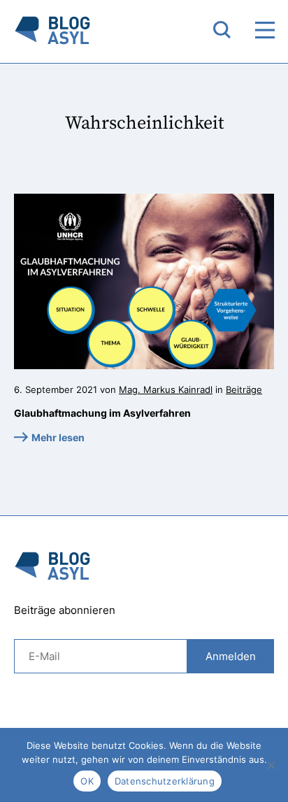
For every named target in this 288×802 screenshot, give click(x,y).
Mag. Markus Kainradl (166, 389)
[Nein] (271, 765)
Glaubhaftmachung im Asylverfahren (102, 413)
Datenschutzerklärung (165, 781)
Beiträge (244, 389)
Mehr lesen (58, 437)
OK (87, 781)
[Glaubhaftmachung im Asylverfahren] (144, 281)
